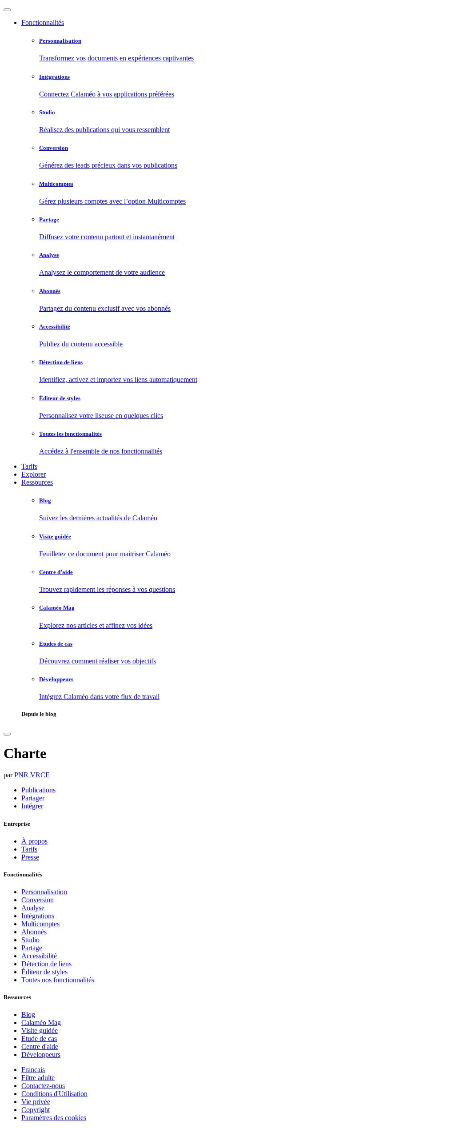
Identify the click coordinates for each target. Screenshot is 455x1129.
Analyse (32, 908)
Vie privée (35, 1101)
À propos (34, 841)
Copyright (35, 1109)
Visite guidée (39, 1030)
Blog (28, 1014)
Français (33, 1069)
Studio (30, 940)
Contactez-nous (43, 1085)
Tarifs (29, 466)
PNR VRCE (32, 775)
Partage (31, 948)
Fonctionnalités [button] (42, 22)
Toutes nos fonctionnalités (57, 980)
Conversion (37, 900)
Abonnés (34, 932)
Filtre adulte (38, 1077)
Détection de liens (46, 964)
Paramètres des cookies (53, 1117)
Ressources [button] (37, 482)
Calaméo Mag (41, 1022)
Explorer (33, 474)
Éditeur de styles (44, 972)
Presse (30, 857)
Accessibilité (39, 956)
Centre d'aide (39, 1046)
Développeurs (40, 1054)
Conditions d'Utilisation (54, 1093)
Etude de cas (39, 1038)
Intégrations (37, 916)
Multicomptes (40, 924)
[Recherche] (7, 734)
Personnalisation (44, 892)
